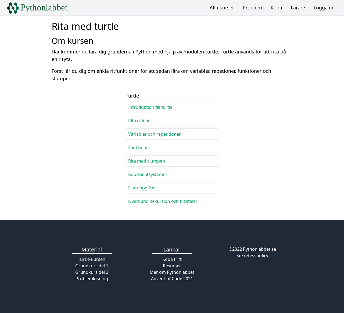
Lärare (298, 7)
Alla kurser (222, 7)
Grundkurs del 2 (91, 272)
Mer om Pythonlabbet (172, 272)
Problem (252, 7)
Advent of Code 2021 (172, 279)
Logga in (323, 7)
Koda (276, 7)
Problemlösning (92, 279)
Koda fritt (172, 259)
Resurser (172, 266)
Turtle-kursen (91, 259)
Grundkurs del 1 (91, 266)
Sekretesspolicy (252, 255)
